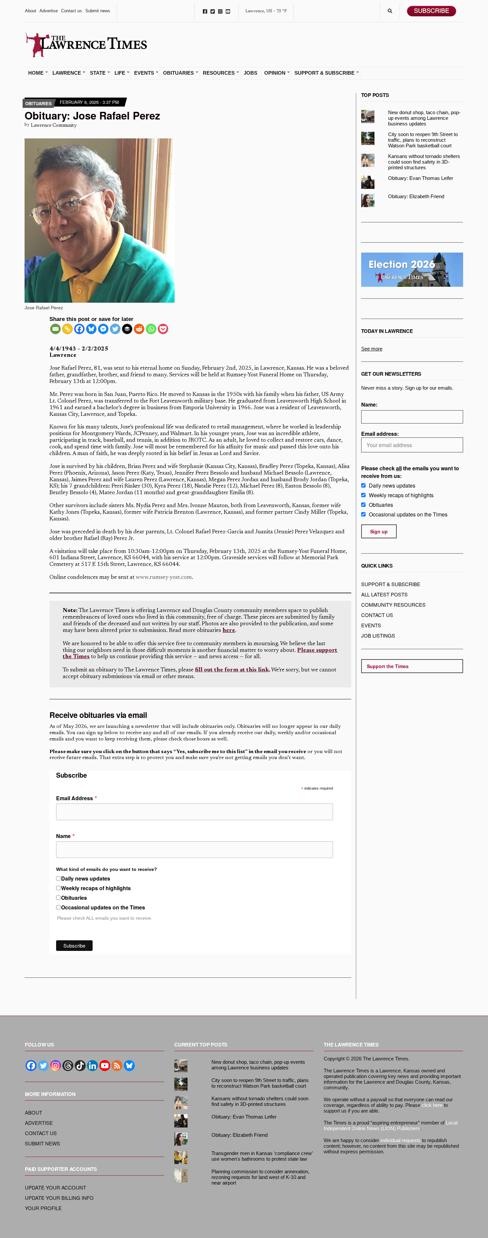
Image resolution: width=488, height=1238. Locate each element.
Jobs (250, 73)
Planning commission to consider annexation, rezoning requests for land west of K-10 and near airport (260, 1177)
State (98, 73)
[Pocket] (163, 329)
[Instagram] (55, 1065)
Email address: (380, 433)
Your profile (43, 1207)
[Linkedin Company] (92, 1065)
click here (432, 1105)
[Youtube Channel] (104, 1065)
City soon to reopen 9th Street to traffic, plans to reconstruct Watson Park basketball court (423, 139)
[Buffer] (127, 329)
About (30, 10)
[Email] (55, 329)
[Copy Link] (67, 329)
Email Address (76, 798)
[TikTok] (80, 1065)
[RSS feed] (117, 1065)
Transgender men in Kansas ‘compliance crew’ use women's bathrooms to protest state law (261, 1156)
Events (144, 73)
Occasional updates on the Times (103, 907)
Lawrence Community (54, 125)
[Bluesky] (91, 329)
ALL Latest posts (384, 594)
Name (65, 835)
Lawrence (66, 73)
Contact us (71, 10)
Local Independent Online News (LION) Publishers (390, 1125)
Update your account (55, 1187)
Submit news (97, 10)
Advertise (49, 10)
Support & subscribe (390, 583)
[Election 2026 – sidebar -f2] (412, 269)
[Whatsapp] (151, 329)
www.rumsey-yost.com (164, 577)
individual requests (400, 1140)
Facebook (205, 11)
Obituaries (178, 73)
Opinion (274, 73)
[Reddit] (139, 329)
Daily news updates (85, 878)
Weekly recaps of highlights (96, 888)
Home (35, 73)
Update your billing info (59, 1197)
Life (120, 73)
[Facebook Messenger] (103, 329)
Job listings (378, 635)
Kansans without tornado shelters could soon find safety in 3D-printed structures (424, 161)
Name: (369, 404)
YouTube (227, 11)
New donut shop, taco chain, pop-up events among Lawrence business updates (424, 118)
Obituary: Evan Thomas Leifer (420, 178)
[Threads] (67, 1065)
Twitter (212, 11)
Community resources (393, 604)
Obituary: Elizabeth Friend (416, 196)
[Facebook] (79, 329)
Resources (219, 73)
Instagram (220, 11)
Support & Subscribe (324, 73)
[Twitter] (115, 329)
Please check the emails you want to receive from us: (410, 472)
